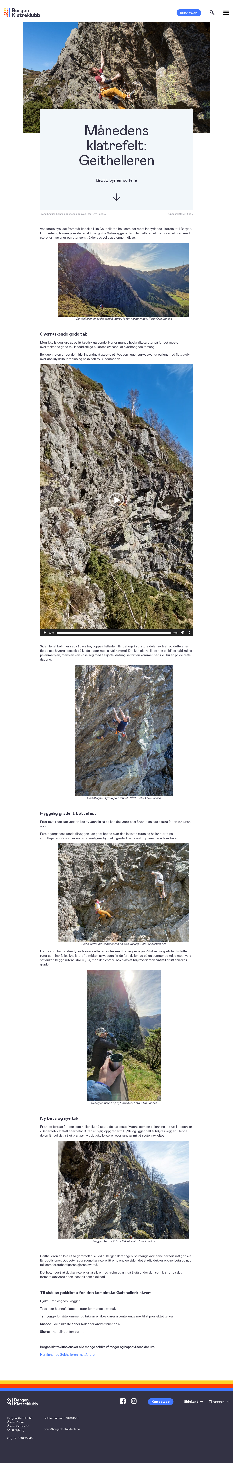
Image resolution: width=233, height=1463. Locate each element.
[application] (116, 500)
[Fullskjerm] (188, 632)
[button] (116, 500)
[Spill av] (45, 632)
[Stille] (182, 632)
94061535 (72, 1418)
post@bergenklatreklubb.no (62, 1429)
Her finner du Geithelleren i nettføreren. (68, 1354)
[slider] (114, 633)
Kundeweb (189, 13)
